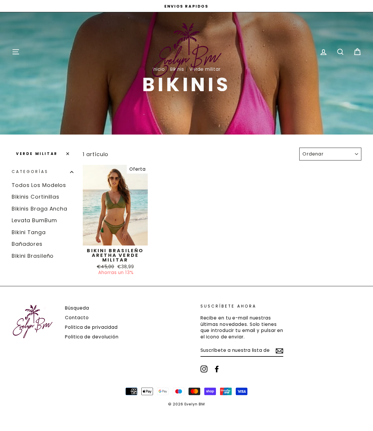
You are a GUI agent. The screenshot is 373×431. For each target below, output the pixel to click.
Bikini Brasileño (33, 255)
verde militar (37, 153)
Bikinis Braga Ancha (39, 208)
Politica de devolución (92, 337)
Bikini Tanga (29, 232)
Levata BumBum (34, 220)
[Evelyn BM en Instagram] (203, 368)
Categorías (30, 172)
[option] (186, 6)
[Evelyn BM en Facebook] (216, 368)
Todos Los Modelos (39, 185)
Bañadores (27, 244)
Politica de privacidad (91, 327)
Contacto (77, 318)
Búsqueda (77, 308)
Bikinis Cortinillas (35, 196)
